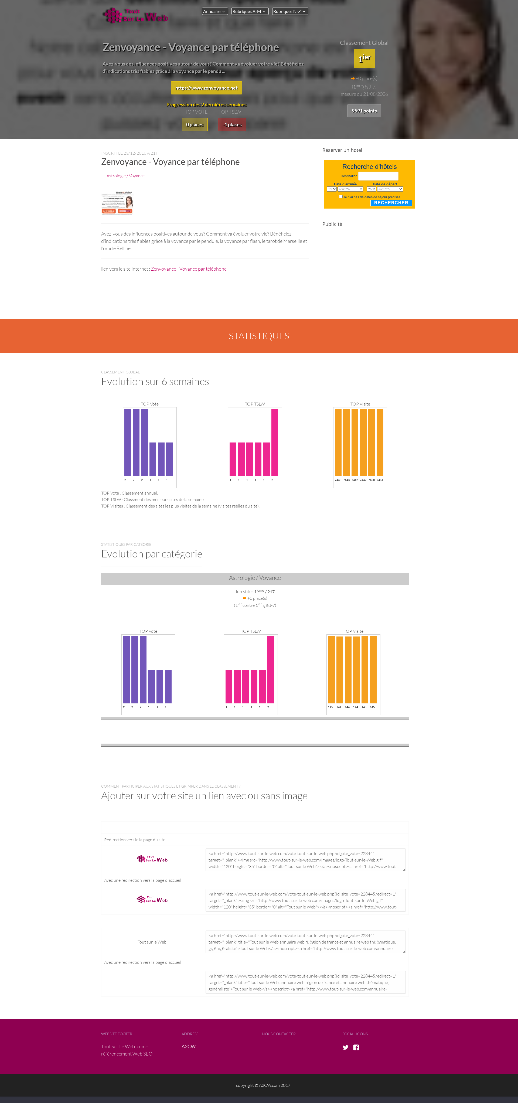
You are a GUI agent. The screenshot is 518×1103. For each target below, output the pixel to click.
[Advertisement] (367, 271)
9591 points (364, 111)
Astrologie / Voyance (126, 175)
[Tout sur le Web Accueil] (137, 15)
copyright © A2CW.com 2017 (263, 1085)
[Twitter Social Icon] (347, 1048)
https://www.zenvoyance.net (206, 88)
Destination (349, 176)
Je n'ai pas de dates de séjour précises (371, 197)
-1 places (232, 124)
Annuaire (211, 11)
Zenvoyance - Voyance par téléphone (189, 269)
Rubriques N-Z (287, 11)
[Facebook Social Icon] (358, 1048)
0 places (194, 124)
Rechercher (391, 202)
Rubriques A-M (247, 11)
